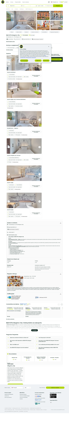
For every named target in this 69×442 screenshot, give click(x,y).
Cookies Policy (23, 57)
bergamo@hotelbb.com (27, 39)
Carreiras (21, 398)
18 (60, 28)
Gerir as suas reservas (8, 397)
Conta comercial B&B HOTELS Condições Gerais (11, 411)
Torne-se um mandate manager (24, 395)
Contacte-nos (7, 395)
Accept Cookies (46, 60)
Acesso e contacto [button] (12, 223)
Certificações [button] (10, 293)
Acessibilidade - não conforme (23, 411)
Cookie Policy (34, 57)
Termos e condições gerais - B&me (9, 409)
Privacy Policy (29, 57)
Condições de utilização (8, 408)
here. (45, 55)
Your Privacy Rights (24, 60)
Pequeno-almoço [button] (12, 274)
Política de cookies (33, 409)
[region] (34, 53)
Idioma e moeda (7, 387)
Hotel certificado (10, 39)
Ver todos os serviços (9, 49)
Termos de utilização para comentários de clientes (22, 409)
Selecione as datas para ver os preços (53, 59)
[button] (40, 6)
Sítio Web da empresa (23, 394)
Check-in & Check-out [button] (13, 259)
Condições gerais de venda (16, 408)
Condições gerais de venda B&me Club (35, 408)
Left (9, 64)
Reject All (38, 60)
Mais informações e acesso (10, 41)
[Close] (49, 46)
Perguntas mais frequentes (9, 394)
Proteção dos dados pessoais (25, 408)
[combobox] (14, 5)
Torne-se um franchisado (23, 397)
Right (39, 64)
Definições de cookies (39, 409)
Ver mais (8, 316)
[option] (24, 90)
